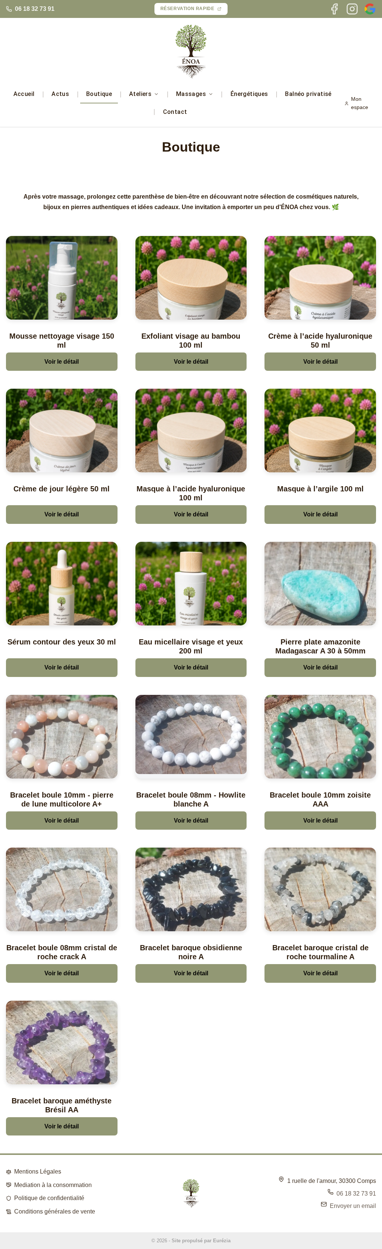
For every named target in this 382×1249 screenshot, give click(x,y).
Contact (175, 111)
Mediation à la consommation (53, 1185)
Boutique (99, 93)
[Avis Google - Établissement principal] (370, 9)
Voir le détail (61, 361)
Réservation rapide (187, 8)
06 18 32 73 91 (34, 9)
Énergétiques (249, 93)
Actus (60, 93)
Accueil (24, 93)
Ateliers (140, 93)
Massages (191, 93)
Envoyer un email (353, 1206)
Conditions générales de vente (54, 1211)
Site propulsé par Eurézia (201, 1240)
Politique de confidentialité (49, 1198)
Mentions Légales (37, 1171)
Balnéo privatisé (308, 93)
